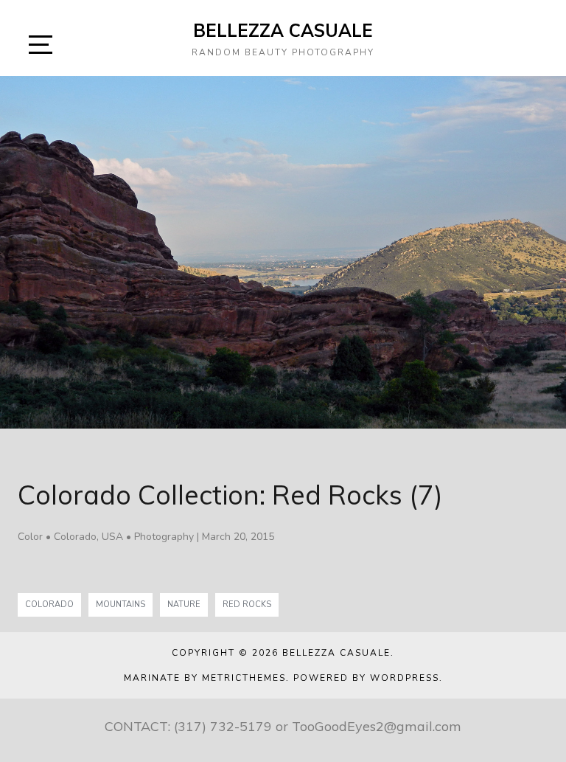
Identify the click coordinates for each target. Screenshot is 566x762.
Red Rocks (247, 604)
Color (30, 537)
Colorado (49, 604)
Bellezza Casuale (283, 30)
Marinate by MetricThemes (205, 678)
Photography (164, 537)
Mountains (120, 604)
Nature (183, 604)
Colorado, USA (88, 537)
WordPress (404, 678)
